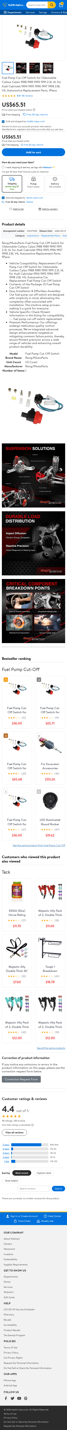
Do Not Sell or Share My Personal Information (28, 1368)
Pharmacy (9, 1314)
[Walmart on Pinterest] (26, 1398)
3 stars (6, 1153)
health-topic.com (36, 121)
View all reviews (14, 1132)
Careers (8, 1243)
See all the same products (51, 1048)
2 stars (6, 1157)
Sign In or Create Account (24, 1216)
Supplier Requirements (16, 1264)
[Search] (52, 5)
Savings (43, 12)
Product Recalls (12, 1330)
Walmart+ (9, 1292)
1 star (6, 1161)
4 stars (5, 1148)
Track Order (24, 1221)
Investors (8, 1254)
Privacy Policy (11, 1352)
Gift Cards (9, 1297)
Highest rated (44, 1173)
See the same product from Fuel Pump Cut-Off (39, 845)
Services (30, 12)
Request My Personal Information (21, 1363)
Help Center (54, 1216)
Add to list (18, 209)
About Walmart (12, 1238)
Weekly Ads (47, 1221)
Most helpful (11, 1180)
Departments (14, 12)
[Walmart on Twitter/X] (12, 1398)
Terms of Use (10, 1347)
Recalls (7, 1319)
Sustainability (10, 1259)
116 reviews (27, 95)
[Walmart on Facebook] (6, 1398)
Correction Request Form (21, 1079)
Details (29, 202)
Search (58, 1188)
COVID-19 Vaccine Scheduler (19, 1309)
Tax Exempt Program (14, 1335)
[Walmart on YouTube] (19, 1398)
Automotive (33, 235)
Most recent (21, 1173)
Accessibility (10, 1324)
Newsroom (9, 1249)
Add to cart (33, 152)
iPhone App (10, 1380)
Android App (10, 1385)
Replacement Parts (50, 235)
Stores (7, 1281)
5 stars (6, 1144)
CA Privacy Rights (13, 1357)
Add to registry (50, 209)
